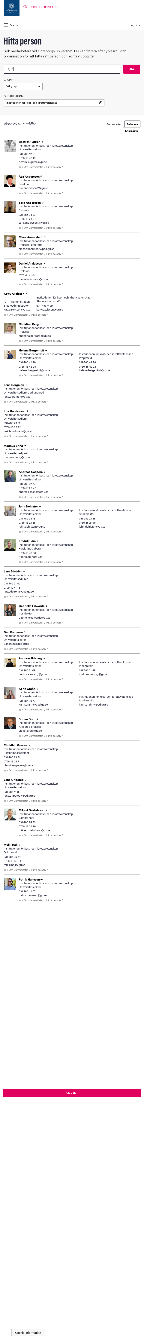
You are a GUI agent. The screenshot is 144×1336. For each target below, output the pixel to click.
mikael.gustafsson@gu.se (34, 830)
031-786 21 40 (12, 583)
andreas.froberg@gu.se (33, 674)
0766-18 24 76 (27, 826)
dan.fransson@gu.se (16, 643)
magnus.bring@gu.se (17, 457)
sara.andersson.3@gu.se (34, 222)
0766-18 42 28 (27, 366)
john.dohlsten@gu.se (32, 526)
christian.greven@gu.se (18, 765)
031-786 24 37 (27, 214)
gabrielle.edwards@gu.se (34, 617)
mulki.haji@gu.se (14, 864)
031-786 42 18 (27, 153)
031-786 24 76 (27, 822)
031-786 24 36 (44, 305)
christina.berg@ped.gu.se (35, 335)
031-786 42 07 (27, 891)
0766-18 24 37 (27, 218)
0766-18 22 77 (27, 487)
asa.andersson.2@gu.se (33, 187)
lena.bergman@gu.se (17, 396)
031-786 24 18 (27, 518)
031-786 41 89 (12, 791)
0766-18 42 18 (27, 157)
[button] (63, 25)
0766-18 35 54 (12, 860)
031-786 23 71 (12, 757)
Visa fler (72, 1093)
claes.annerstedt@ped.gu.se (36, 248)
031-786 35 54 (12, 856)
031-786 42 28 (27, 362)
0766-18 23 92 (12, 427)
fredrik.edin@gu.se (30, 556)
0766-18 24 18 (27, 522)
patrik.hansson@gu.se (33, 895)
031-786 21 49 (27, 670)
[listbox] (23, 86)
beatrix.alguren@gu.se (33, 161)
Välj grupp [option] (12, 86)
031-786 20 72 (27, 700)
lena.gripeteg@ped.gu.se (19, 795)
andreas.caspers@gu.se (33, 491)
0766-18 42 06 (27, 552)
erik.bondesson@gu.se (18, 431)
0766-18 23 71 (12, 761)
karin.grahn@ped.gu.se (33, 704)
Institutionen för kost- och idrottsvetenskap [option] (31, 102)
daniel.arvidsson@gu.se (33, 279)
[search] (62, 69)
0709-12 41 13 (12, 587)
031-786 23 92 (12, 422)
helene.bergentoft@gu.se (34, 370)
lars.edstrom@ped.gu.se (19, 591)
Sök (131, 69)
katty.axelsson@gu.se (17, 309)
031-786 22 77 (27, 483)
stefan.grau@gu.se (30, 730)
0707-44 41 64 (27, 275)
